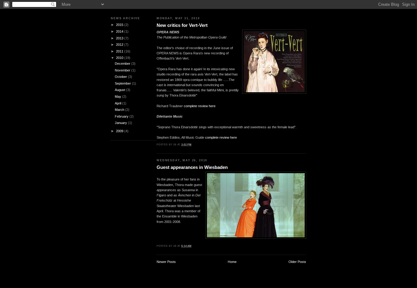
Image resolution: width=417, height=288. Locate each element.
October (121, 76)
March (120, 109)
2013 (120, 38)
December (123, 63)
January (121, 123)
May (118, 96)
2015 (120, 25)
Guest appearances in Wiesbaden (192, 167)
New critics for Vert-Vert (182, 25)
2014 (120, 31)
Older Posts (297, 262)
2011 (120, 51)
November (123, 70)
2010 (120, 58)
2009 (120, 131)
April (118, 103)
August (120, 90)
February (122, 116)
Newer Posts (166, 262)
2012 (120, 44)
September (123, 83)
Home (232, 262)
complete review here (200, 106)
